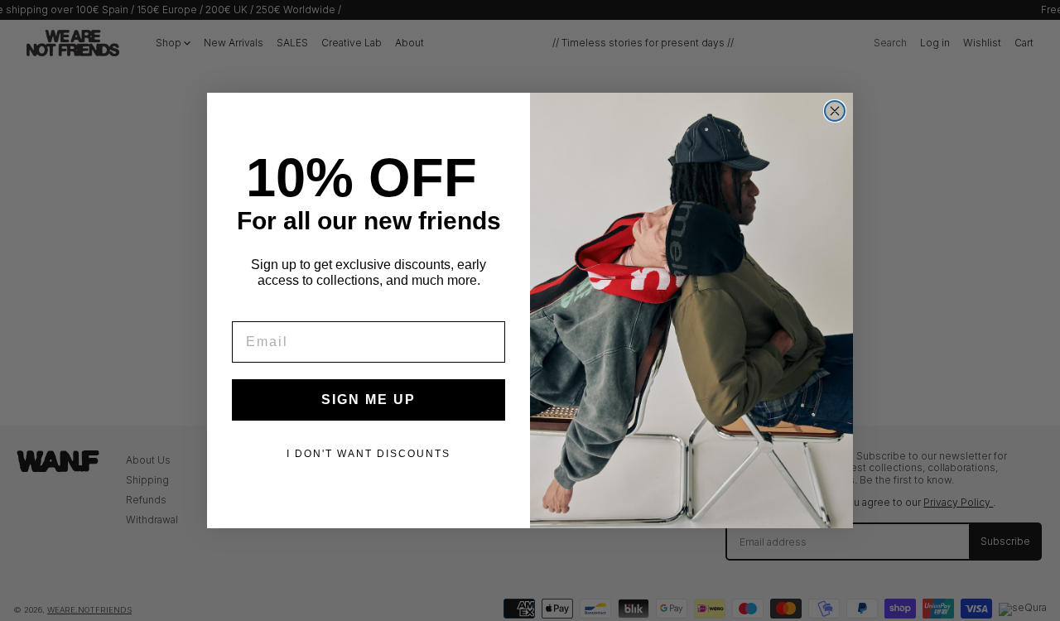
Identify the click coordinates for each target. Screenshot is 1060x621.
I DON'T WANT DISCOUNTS (368, 454)
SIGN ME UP (368, 399)
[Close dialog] (835, 111)
